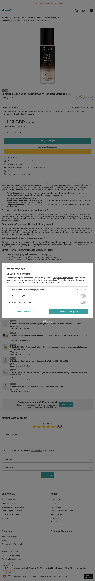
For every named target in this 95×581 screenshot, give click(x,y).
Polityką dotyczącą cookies (63, 278)
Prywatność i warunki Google (49, 282)
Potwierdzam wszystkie (69, 312)
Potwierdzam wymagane (26, 312)
